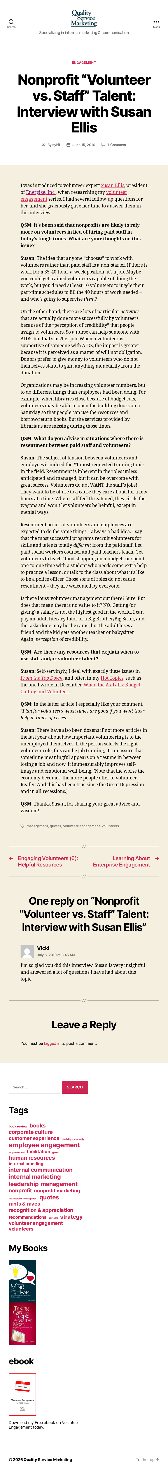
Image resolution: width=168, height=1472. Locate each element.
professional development (23, 1198)
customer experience (34, 1138)
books (38, 1125)
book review (18, 1126)
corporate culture (30, 1132)
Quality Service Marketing (48, 1459)
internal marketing (35, 1176)
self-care (53, 1218)
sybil (56, 145)
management (37, 826)
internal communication (41, 1169)
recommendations (27, 1217)
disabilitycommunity (73, 1139)
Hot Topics (112, 678)
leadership (23, 1183)
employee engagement (44, 1145)
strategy (71, 1216)
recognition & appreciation (41, 1210)
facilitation (38, 1151)
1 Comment (117, 145)
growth (56, 1152)
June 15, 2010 (83, 145)
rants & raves (24, 1204)
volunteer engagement (81, 826)
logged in (52, 1043)
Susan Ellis (112, 186)
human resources (32, 1157)
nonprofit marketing (57, 1190)
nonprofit (20, 1190)
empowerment (17, 1152)
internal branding (26, 1163)
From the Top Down (42, 678)
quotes (55, 826)
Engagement (84, 63)
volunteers (110, 826)
